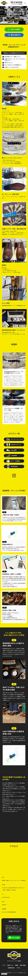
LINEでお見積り (15, 29)
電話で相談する (15, 35)
